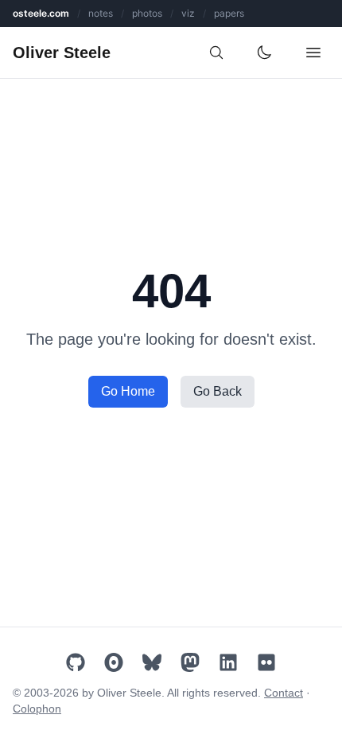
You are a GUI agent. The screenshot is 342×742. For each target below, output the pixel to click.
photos (147, 13)
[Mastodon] (190, 662)
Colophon (37, 708)
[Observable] (113, 662)
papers (229, 13)
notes (100, 13)
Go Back (217, 391)
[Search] (216, 52)
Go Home (128, 391)
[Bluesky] (151, 662)
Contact (283, 692)
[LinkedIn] (228, 662)
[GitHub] (75, 662)
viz (188, 13)
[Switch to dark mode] (264, 52)
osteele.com (41, 13)
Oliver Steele (62, 52)
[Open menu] (313, 52)
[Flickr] (266, 662)
